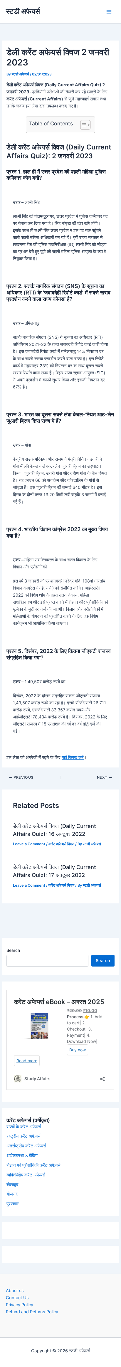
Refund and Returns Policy (32, 1311)
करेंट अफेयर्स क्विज (61, 844)
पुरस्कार (12, 1203)
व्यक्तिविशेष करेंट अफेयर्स (25, 1175)
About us (15, 1290)
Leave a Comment (29, 844)
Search (13, 950)
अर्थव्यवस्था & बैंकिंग (22, 1155)
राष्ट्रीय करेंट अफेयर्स (23, 1136)
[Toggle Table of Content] (82, 125)
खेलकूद (12, 1184)
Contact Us (17, 1297)
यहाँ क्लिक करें (73, 757)
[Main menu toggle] (109, 12)
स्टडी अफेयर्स (23, 11)
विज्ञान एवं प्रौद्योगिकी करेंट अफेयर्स (33, 1165)
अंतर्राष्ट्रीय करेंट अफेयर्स (26, 1146)
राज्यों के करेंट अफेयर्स (23, 1126)
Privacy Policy (19, 1304)
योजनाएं (12, 1194)
